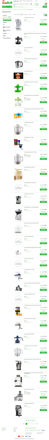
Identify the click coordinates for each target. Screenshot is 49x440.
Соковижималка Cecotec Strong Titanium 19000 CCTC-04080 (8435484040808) (33, 373)
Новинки (34, 14)
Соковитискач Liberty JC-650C (28, 258)
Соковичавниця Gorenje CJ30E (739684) (30, 152)
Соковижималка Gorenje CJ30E (29, 122)
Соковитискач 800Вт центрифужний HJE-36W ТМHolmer (32, 247)
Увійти (46, 0)
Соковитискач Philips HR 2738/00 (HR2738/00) (31, 223)
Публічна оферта (16, 1)
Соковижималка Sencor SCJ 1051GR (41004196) (31, 95)
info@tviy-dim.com (39, 433)
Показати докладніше (27, 21)
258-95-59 (27, 430)
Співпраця (27, 0)
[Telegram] (44, 430)
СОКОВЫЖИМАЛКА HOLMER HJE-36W (30, 182)
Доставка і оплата (16, 0)
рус (36, 1)
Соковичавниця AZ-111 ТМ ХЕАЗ (29, 269)
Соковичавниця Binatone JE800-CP (29, 167)
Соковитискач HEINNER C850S (29, 236)
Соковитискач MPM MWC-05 (28, 47)
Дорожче (25, 14)
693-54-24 (33, 430)
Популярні (29, 14)
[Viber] (31, 3)
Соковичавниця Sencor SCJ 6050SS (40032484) (31, 207)
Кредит (31, 0)
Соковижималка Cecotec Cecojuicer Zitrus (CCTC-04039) (32, 305)
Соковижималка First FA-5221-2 (29, 193)
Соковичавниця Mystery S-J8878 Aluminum (30, 58)
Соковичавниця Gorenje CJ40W (29, 17)
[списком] (46, 15)
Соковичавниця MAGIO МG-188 (29, 403)
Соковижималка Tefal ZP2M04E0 (29, 334)
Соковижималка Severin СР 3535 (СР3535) (30, 345)
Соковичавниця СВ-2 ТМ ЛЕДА (29, 137)
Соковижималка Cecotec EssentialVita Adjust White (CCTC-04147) (34, 108)
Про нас (15, 429)
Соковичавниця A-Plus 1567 (28, 71)
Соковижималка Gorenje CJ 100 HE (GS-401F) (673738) (32, 359)
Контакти (24, 0)
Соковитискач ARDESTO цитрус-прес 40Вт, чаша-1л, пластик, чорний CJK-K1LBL (35, 34)
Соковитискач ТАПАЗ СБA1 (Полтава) (30, 318)
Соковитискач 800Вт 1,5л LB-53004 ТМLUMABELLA (32, 283)
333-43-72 (39, 430)
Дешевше (21, 14)
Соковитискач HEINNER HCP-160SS (29, 294)
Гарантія (21, 0)
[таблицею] (44, 15)
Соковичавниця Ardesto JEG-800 (29, 389)
